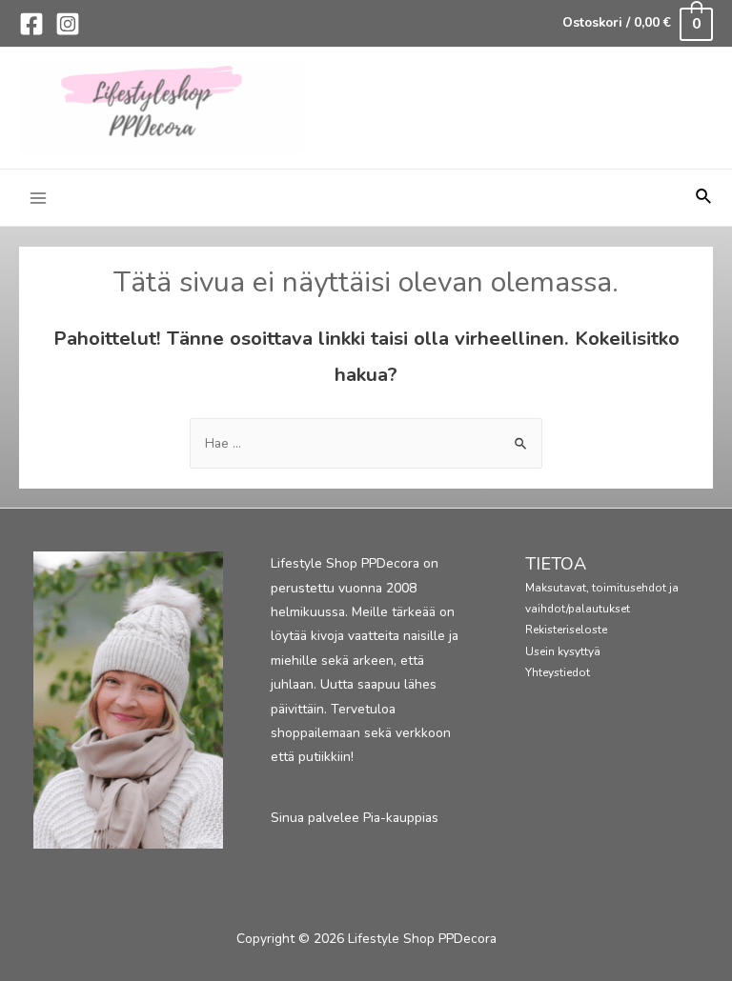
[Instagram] (67, 23)
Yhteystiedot (557, 672)
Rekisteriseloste (566, 629)
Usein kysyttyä (562, 651)
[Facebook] (31, 23)
